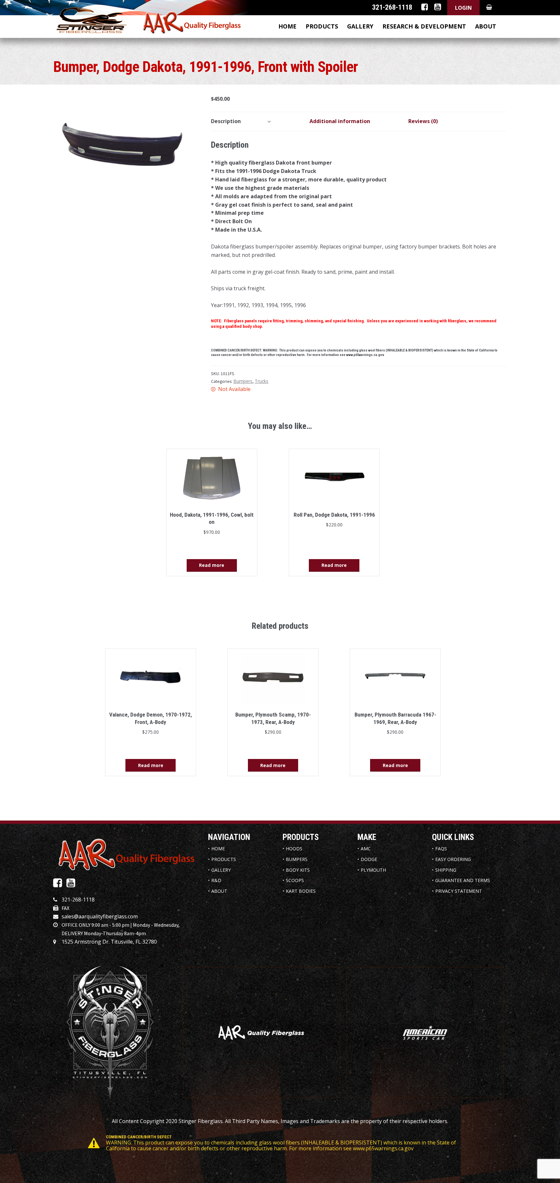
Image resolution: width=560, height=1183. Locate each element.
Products (322, 26)
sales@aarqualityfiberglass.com (100, 916)
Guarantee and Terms (462, 880)
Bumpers (242, 381)
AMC (366, 848)
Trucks (261, 381)
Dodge (369, 859)
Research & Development (424, 26)
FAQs (441, 848)
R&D (216, 880)
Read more (211, 565)
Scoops (295, 880)
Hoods (294, 848)
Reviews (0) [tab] (423, 121)
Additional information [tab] (339, 121)
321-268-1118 (78, 899)
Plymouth (373, 870)
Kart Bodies (301, 891)
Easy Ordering (453, 859)
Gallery (360, 26)
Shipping (445, 870)
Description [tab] (226, 121)
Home (287, 26)
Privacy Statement (458, 891)
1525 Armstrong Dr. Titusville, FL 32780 (109, 941)
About (485, 26)
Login (463, 7)
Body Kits (298, 870)
